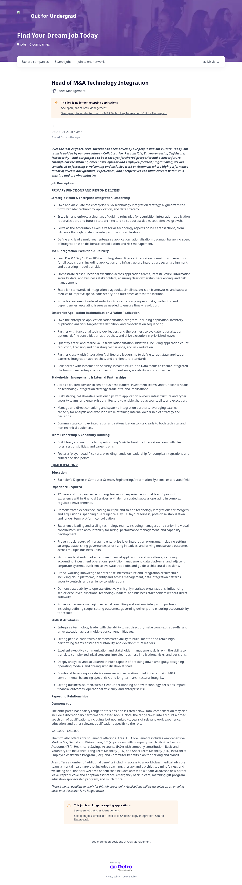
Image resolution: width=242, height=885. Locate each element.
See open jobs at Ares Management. (84, 108)
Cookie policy (130, 876)
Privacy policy (112, 876)
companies (35, 62)
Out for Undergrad (53, 15)
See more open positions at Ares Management (121, 841)
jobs (63, 62)
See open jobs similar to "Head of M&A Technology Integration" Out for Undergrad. (114, 113)
